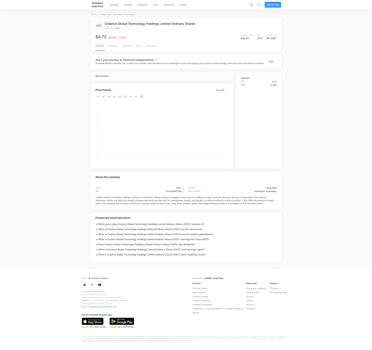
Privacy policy (253, 292)
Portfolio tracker (200, 288)
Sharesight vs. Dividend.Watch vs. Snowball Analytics (218, 308)
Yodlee (249, 300)
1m (103, 97)
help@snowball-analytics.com (102, 306)
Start (271, 61)
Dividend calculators (202, 304)
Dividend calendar (201, 300)
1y (125, 97)
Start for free (273, 4)
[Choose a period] (141, 96)
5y (131, 97)
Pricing (196, 312)
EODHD (208, 278)
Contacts (250, 308)
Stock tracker (199, 292)
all (136, 97)
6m (114, 97)
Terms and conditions (256, 288)
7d (98, 97)
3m (109, 97)
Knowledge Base (279, 292)
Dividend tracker (200, 296)
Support (276, 288)
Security (250, 296)
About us (250, 304)
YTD (120, 97)
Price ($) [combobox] (220, 90)
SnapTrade (218, 278)
